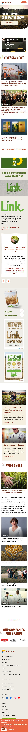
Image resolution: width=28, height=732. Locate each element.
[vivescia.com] (6, 2)
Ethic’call (4, 706)
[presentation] (3, 281)
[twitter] (4, 698)
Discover (8, 311)
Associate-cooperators (7, 689)
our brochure (10, 315)
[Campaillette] (13, 640)
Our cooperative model (7, 656)
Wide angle (4, 662)
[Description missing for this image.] (14, 163)
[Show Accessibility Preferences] (3, 729)
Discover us (9, 22)
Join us (3, 668)
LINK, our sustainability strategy (10, 228)
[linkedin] (8, 698)
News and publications (7, 671)
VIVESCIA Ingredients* (7, 686)
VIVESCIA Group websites (8, 683)
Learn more (10, 726)
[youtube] (20, 698)
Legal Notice (5, 709)
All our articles (14, 620)
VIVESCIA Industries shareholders (10, 674)
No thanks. (11, 729)
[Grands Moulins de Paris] (23, 640)
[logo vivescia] (13, 651)
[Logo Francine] (4, 640)
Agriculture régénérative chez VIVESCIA (11, 665)
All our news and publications (14, 149)
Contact (4, 703)
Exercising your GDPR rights (8, 715)
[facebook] (12, 698)
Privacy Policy (5, 712)
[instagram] (16, 698)
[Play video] (14, 188)
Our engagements (6, 659)
